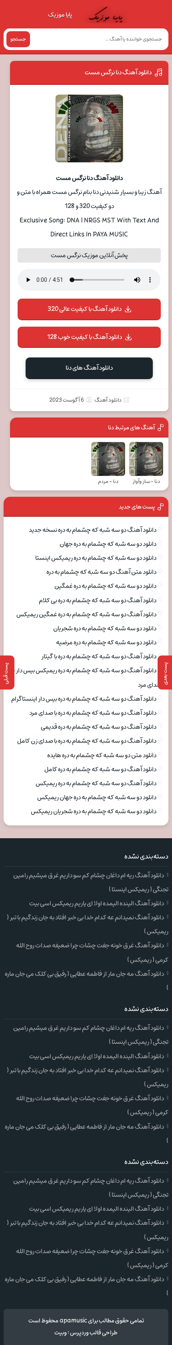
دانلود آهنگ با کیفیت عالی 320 (85, 309)
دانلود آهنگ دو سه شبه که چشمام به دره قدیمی (98, 727)
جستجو (18, 39)
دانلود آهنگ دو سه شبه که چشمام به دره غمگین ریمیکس (86, 614)
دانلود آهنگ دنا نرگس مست (118, 72)
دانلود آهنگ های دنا (89, 368)
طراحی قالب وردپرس (94, 1333)
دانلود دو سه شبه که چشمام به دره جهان (108, 544)
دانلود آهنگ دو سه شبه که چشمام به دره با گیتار (98, 656)
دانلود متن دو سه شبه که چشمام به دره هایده (101, 755)
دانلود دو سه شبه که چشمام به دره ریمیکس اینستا (95, 558)
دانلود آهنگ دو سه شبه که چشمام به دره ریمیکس (96, 783)
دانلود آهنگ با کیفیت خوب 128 (84, 337)
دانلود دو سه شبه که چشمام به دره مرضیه (106, 642)
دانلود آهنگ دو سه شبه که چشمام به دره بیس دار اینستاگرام (83, 699)
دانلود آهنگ (108, 400)
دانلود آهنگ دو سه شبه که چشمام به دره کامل (100, 769)
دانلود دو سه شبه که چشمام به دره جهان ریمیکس (96, 797)
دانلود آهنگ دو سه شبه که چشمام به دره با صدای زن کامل (86, 741)
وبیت (60, 1333)
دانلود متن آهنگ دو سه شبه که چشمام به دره (101, 572)
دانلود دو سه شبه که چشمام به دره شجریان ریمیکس (93, 811)
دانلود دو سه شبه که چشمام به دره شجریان (104, 628)
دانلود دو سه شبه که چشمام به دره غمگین (105, 586)
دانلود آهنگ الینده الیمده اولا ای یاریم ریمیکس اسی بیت (96, 903)
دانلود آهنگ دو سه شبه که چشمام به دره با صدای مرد (92, 713)
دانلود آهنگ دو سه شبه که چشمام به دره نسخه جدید (92, 530)
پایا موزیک (60, 15)
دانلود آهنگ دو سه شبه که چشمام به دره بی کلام (97, 600)
